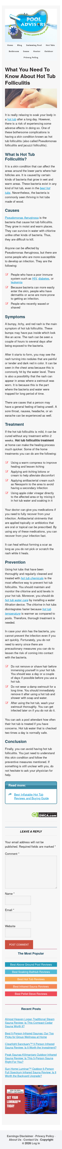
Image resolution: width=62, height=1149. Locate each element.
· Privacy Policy (44, 1136)
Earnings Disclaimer (20, 1136)
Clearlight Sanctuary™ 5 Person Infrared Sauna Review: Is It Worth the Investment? (30, 1045)
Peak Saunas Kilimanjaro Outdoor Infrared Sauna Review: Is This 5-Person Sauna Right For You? (31, 1058)
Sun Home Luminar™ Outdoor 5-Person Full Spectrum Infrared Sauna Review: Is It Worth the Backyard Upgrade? (30, 1072)
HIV (34, 278)
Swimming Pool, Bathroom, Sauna (31, 24)
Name (10, 893)
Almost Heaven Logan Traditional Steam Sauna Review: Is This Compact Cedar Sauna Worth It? (29, 1022)
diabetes (43, 278)
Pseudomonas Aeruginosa (22, 217)
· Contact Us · (31, 1140)
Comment (12, 853)
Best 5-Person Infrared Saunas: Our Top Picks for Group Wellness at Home (29, 1035)
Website (10, 926)
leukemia (16, 282)
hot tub (11, 119)
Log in (36, 1143)
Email (9, 910)
